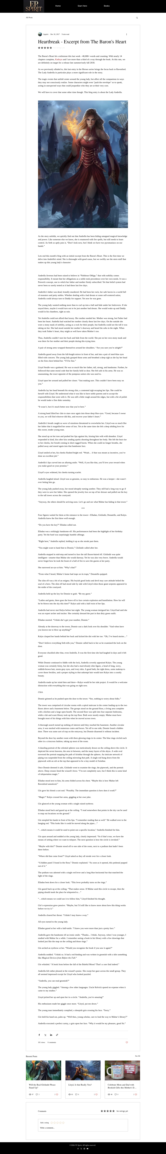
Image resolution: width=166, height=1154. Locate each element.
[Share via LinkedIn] (51, 1035)
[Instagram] (84, 1148)
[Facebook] (78, 1148)
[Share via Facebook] (39, 1035)
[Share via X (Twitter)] (45, 1035)
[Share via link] (57, 1035)
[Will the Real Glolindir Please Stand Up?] (43, 1070)
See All (137, 1056)
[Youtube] (87, 1148)
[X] (81, 1148)
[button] (137, 18)
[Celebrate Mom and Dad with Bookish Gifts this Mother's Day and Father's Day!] (122, 1070)
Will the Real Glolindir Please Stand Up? (42, 1086)
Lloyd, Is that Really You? (80, 1084)
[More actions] (126, 34)
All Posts (29, 17)
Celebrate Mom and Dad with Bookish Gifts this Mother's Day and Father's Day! (122, 1086)
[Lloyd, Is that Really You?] (83, 1070)
